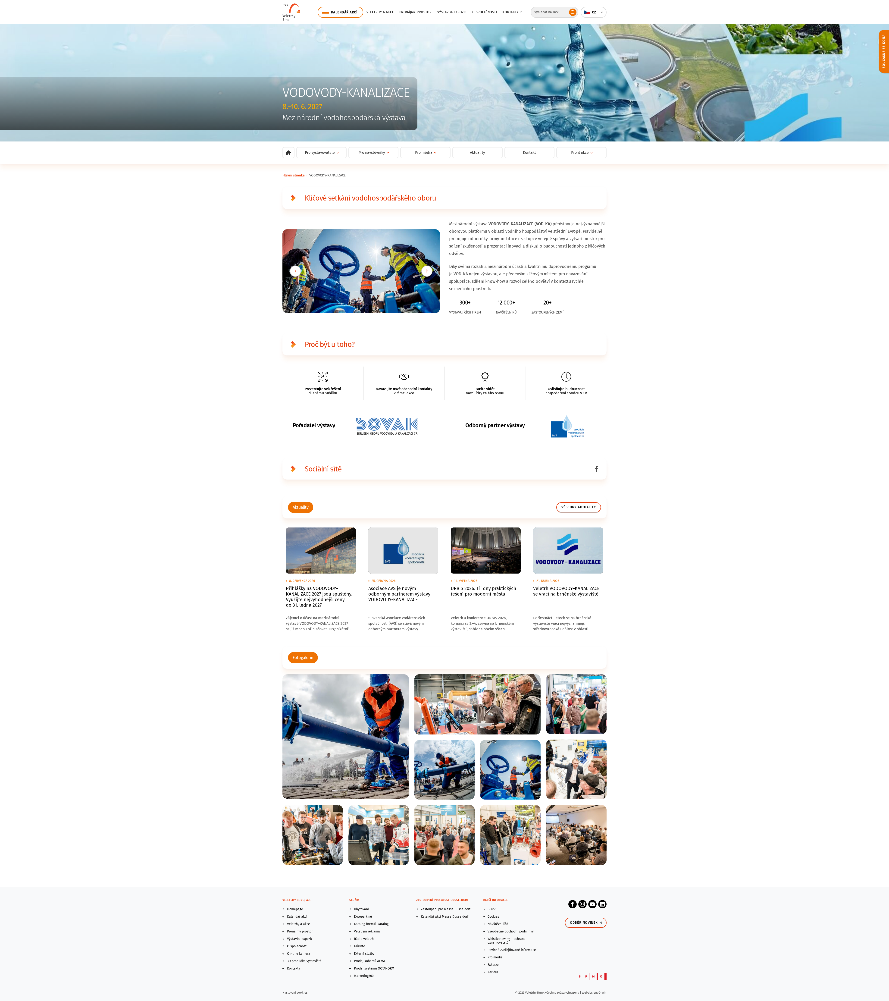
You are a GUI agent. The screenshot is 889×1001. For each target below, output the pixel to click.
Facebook (572, 904)
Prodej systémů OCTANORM (374, 968)
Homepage (295, 909)
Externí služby (364, 954)
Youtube (592, 904)
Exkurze (493, 965)
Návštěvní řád (498, 924)
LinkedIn (602, 904)
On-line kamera (298, 954)
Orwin (602, 992)
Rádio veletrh (364, 939)
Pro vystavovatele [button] (320, 152)
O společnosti (484, 12)
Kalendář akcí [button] (344, 12)
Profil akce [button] (580, 152)
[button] (594, 12)
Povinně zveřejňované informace (512, 950)
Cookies (493, 917)
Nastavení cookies (294, 992)
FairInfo (359, 946)
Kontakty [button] (510, 12)
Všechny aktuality (578, 507)
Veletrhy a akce (380, 12)
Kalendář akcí (297, 917)
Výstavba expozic (452, 12)
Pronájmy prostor (415, 12)
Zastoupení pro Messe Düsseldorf (445, 909)
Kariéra (493, 972)
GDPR (491, 909)
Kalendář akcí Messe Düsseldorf (444, 917)
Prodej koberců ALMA (369, 961)
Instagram (582, 904)
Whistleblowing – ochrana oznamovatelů (507, 941)
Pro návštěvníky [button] (372, 152)
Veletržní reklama (367, 931)
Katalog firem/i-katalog (371, 924)
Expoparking (363, 917)
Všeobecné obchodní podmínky (511, 931)
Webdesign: (590, 992)
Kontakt (529, 152)
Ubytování (361, 909)
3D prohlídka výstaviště (304, 961)
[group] (300, 507)
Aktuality (477, 152)
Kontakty (293, 968)
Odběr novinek (584, 923)
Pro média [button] (423, 152)
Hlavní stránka (293, 175)
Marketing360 (364, 976)
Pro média (495, 957)
